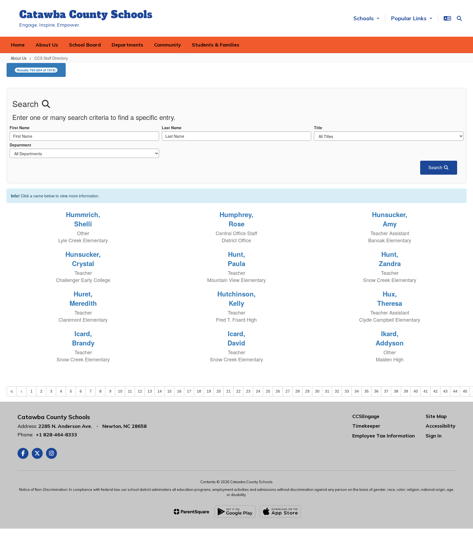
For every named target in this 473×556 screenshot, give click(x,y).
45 (465, 391)
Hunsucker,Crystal (83, 258)
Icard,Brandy (83, 338)
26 (278, 391)
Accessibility (440, 426)
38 (396, 391)
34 (356, 391)
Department (20, 145)
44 (455, 391)
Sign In (434, 436)
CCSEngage (365, 416)
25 (268, 391)
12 (140, 391)
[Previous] (21, 391)
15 (169, 391)
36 (376, 391)
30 (317, 391)
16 (179, 391)
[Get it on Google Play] (235, 511)
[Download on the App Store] (280, 511)
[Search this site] (459, 18)
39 (406, 391)
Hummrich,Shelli (83, 219)
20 (219, 391)
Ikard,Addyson (390, 338)
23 (248, 391)
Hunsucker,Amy (389, 219)
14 (159, 391)
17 (189, 391)
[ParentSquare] (191, 512)
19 (209, 391)
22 (238, 391)
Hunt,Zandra (390, 258)
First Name (20, 127)
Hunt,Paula (236, 258)
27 (287, 391)
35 (366, 391)
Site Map (436, 416)
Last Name (171, 127)
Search (435, 167)
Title (318, 127)
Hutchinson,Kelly (236, 298)
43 (445, 391)
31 (327, 391)
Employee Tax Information (383, 436)
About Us (19, 58)
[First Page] (11, 391)
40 (416, 391)
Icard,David (236, 338)
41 (425, 391)
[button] (366, 18)
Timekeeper (366, 426)
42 (435, 391)
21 (228, 391)
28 (297, 391)
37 (386, 391)
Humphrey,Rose (236, 219)
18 (199, 391)
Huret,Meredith (83, 298)
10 (120, 391)
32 (337, 391)
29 (307, 391)
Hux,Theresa (389, 298)
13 (150, 391)
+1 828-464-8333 (56, 434)
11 (130, 391)
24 (258, 391)
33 (347, 391)
